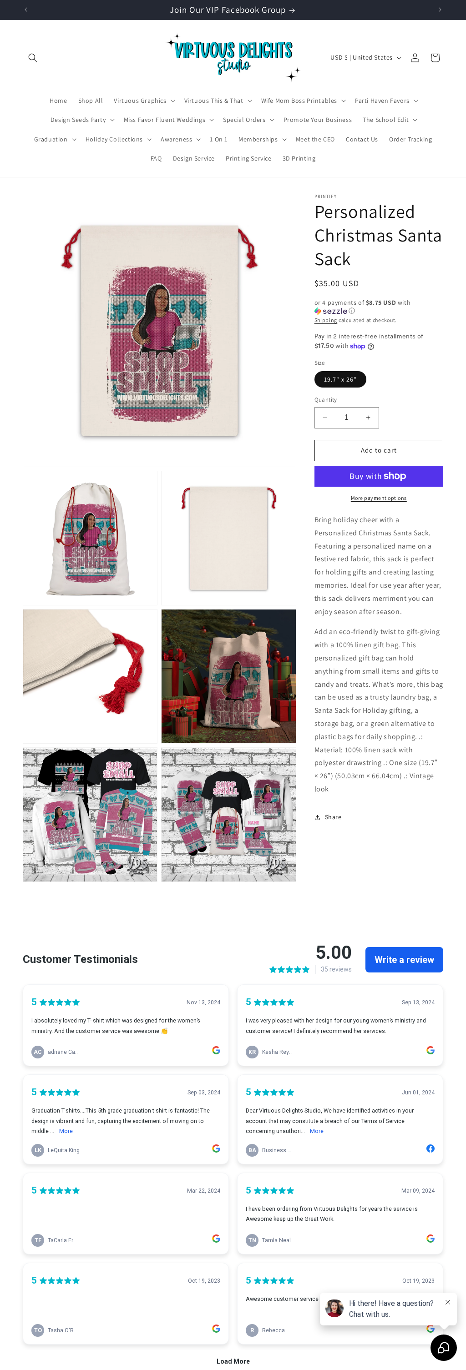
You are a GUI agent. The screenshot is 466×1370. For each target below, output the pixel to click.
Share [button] (333, 817)
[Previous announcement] (26, 9)
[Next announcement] (440, 9)
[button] (33, 58)
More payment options (379, 497)
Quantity (325, 399)
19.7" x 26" (340, 379)
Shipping (326, 320)
